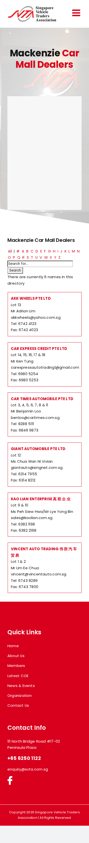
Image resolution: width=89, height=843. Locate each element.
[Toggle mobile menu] (77, 13)
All (10, 251)
